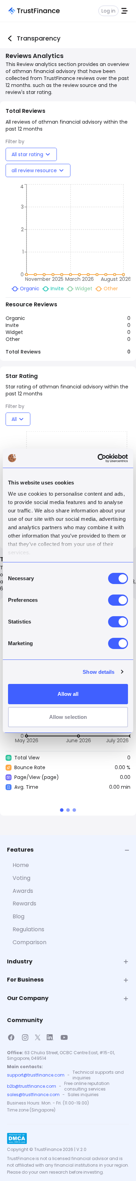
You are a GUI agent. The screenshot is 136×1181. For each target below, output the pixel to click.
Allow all (68, 694)
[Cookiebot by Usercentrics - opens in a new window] (98, 458)
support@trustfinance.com (36, 1075)
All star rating (27, 154)
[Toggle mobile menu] (124, 11)
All (14, 419)
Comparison (29, 942)
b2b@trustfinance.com (31, 1086)
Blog (18, 916)
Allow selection (68, 717)
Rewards (24, 903)
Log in (108, 10)
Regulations (28, 929)
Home (21, 865)
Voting (21, 878)
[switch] (118, 600)
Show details (98, 672)
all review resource (34, 170)
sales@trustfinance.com (33, 1095)
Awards (23, 891)
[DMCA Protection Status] (17, 1138)
